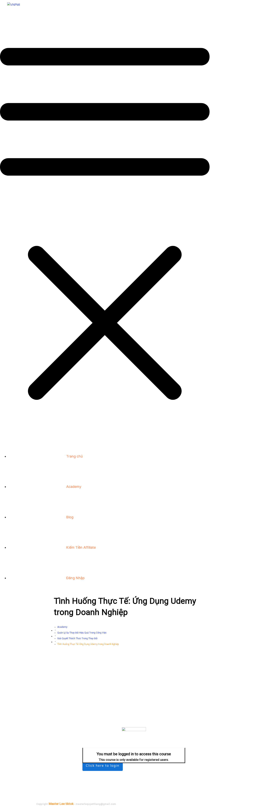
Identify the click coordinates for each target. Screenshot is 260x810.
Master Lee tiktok (61, 804)
